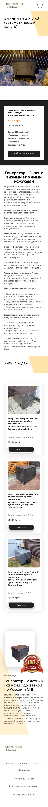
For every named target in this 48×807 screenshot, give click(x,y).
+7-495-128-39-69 (24, 778)
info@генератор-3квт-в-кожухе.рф (24, 786)
